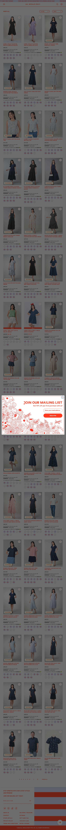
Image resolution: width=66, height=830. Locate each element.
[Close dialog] (62, 397)
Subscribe (53, 415)
